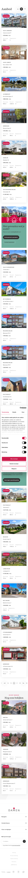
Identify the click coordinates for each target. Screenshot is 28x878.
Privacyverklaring (14, 855)
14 (8, 683)
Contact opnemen (9, 242)
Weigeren (14, 468)
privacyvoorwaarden (16, 845)
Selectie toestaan (14, 463)
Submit (24, 841)
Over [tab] (23, 412)
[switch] (24, 443)
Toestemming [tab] (5, 412)
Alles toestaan (14, 459)
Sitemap (14, 852)
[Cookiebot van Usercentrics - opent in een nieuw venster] (20, 408)
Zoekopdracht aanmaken (11, 237)
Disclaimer (14, 861)
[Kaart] (25, 9)
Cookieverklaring (14, 858)
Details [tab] (14, 412)
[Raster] (21, 9)
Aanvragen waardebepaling (11, 480)
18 (19, 683)
